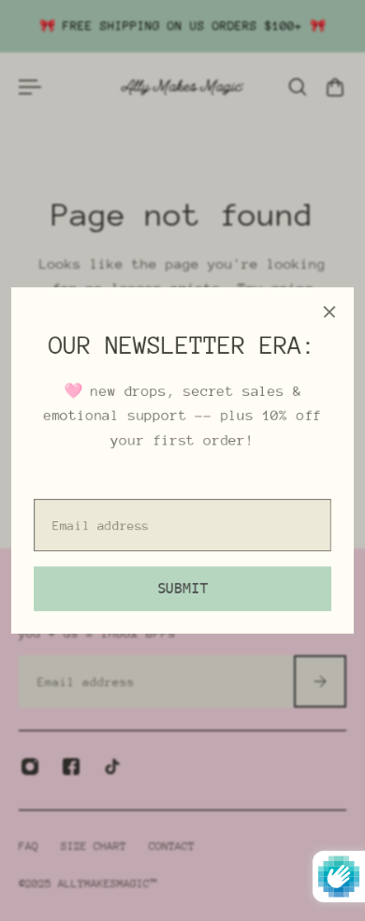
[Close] (329, 312)
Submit (182, 588)
